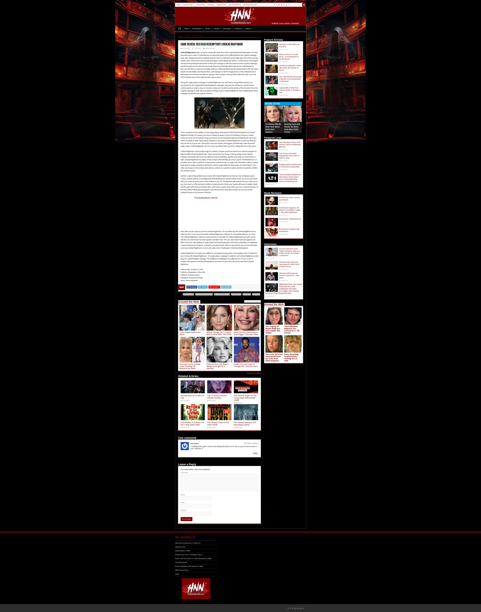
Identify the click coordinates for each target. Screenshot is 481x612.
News (186, 29)
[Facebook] (276, 4)
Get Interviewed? (181, 562)
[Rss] (274, 4)
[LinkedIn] (284, 4)
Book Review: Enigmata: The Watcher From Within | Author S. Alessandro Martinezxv (289, 210)
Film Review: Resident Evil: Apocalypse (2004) (245, 423)
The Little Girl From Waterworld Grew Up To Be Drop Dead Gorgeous (274, 357)
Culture (247, 29)
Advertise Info (180, 547)
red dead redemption (204, 294)
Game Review (197, 36)
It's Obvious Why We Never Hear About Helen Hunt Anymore (273, 128)
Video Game (236, 294)
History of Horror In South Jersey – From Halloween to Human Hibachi (289, 57)
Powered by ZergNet (254, 373)
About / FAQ (200, 5)
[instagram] (289, 4)
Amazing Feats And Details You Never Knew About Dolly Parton (292, 128)
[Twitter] (279, 4)
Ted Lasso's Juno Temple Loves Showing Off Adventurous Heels (189, 366)
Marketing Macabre (250, 5)
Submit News (221, 5)
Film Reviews (196, 29)
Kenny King (186, 48)
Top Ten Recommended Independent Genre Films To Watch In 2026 (289, 155)
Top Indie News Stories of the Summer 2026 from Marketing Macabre (290, 144)
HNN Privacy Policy (181, 570)
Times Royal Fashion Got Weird (190, 333)
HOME (179, 28)
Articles (216, 29)
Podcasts (238, 29)
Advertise (210, 5)
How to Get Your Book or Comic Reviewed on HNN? (193, 558)
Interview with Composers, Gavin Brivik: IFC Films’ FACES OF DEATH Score (289, 264)
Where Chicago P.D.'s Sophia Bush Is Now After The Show (219, 333)
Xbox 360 (247, 294)
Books (207, 29)
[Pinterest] (282, 4)
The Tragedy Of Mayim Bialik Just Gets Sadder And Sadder (272, 329)
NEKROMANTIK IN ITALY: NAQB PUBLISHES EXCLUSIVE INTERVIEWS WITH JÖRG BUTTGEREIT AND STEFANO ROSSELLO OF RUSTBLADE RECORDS (283, 288)
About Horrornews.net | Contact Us (188, 543)
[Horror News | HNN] (240, 16)
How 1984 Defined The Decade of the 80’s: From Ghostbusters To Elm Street (290, 79)
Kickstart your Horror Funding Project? (188, 555)
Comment (184, 473)
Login (177, 574)
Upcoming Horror (235, 5)
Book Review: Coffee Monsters (290, 219)
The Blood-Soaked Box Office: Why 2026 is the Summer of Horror (290, 68)
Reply (255, 453)
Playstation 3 (188, 294)
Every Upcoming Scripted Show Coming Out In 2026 (291, 357)
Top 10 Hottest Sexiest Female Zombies (217, 396)
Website (183, 510)
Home (180, 36)
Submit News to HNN (182, 551)
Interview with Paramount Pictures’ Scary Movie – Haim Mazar (289, 275)
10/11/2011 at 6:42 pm (251, 443)
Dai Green (195, 444)
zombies (256, 294)
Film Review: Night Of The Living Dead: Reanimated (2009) (245, 397)
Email (182, 502)
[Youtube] (287, 4)
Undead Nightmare (222, 294)
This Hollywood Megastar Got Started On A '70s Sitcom (291, 329)
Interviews (227, 29)
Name (183, 495)
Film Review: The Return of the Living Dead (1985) (192, 423)
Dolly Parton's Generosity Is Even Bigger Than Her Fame (246, 333)
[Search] (304, 5)
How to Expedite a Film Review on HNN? (189, 566)
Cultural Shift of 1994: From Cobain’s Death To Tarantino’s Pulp (289, 90)
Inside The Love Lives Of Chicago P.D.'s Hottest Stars (246, 365)
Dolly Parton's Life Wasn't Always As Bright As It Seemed (218, 366)
